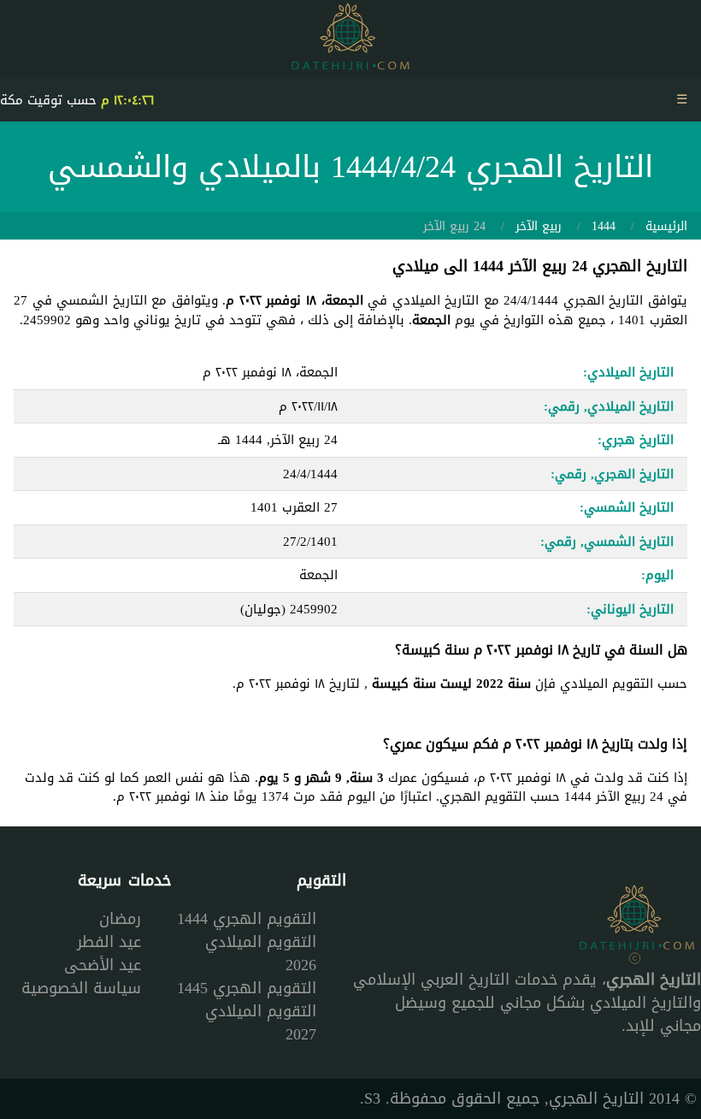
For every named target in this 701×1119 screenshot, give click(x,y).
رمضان (120, 918)
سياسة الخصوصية (81, 988)
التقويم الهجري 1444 (246, 918)
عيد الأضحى (102, 965)
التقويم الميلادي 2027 (260, 1023)
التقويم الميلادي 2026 (260, 953)
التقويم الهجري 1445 (246, 988)
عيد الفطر (109, 941)
